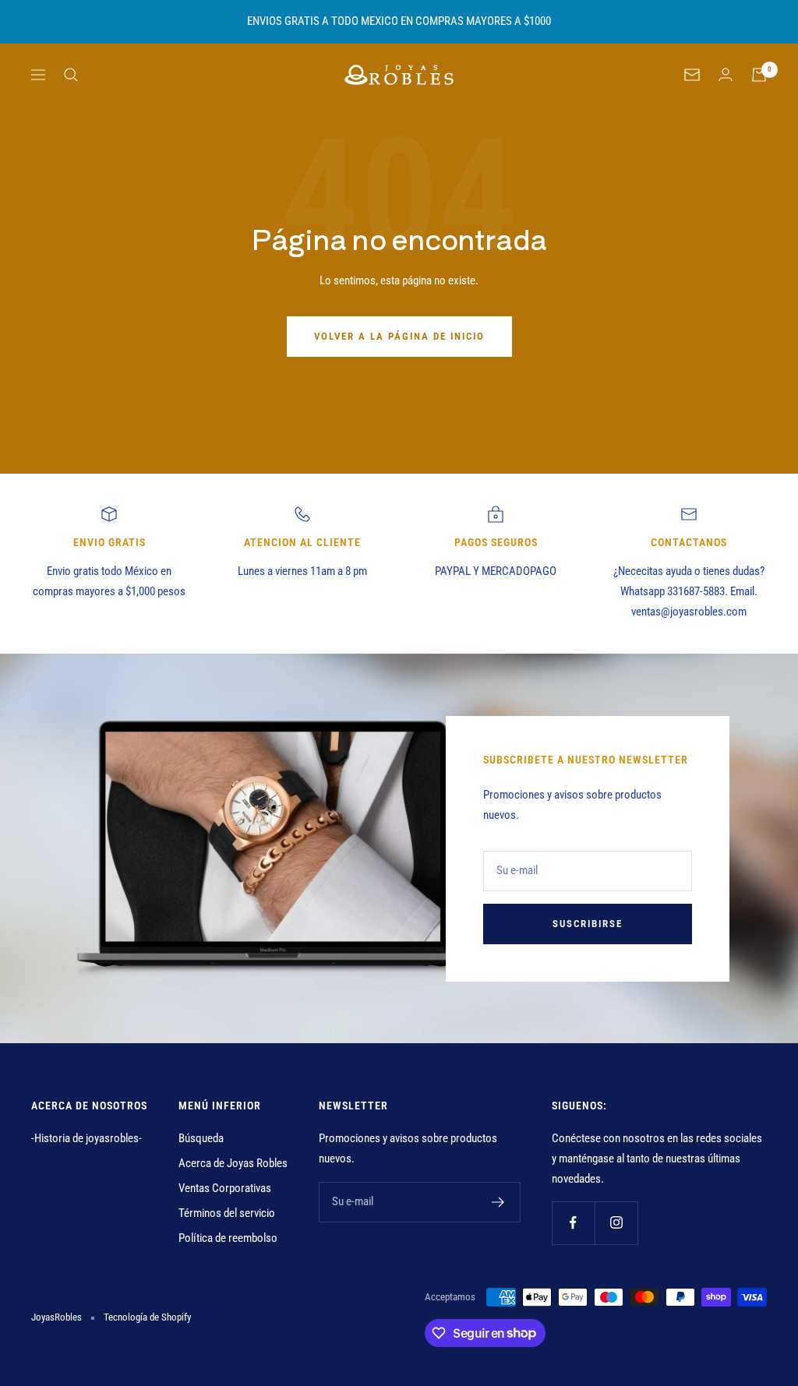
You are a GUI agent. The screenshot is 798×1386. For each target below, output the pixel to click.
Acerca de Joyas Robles (233, 1163)
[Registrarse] (498, 1202)
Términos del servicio (226, 1213)
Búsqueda (201, 1138)
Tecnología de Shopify (147, 1317)
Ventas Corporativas (224, 1188)
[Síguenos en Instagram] (616, 1222)
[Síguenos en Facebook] (573, 1222)
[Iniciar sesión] (726, 74)
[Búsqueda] (71, 75)
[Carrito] (759, 75)
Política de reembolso (227, 1238)
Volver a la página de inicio (399, 336)
